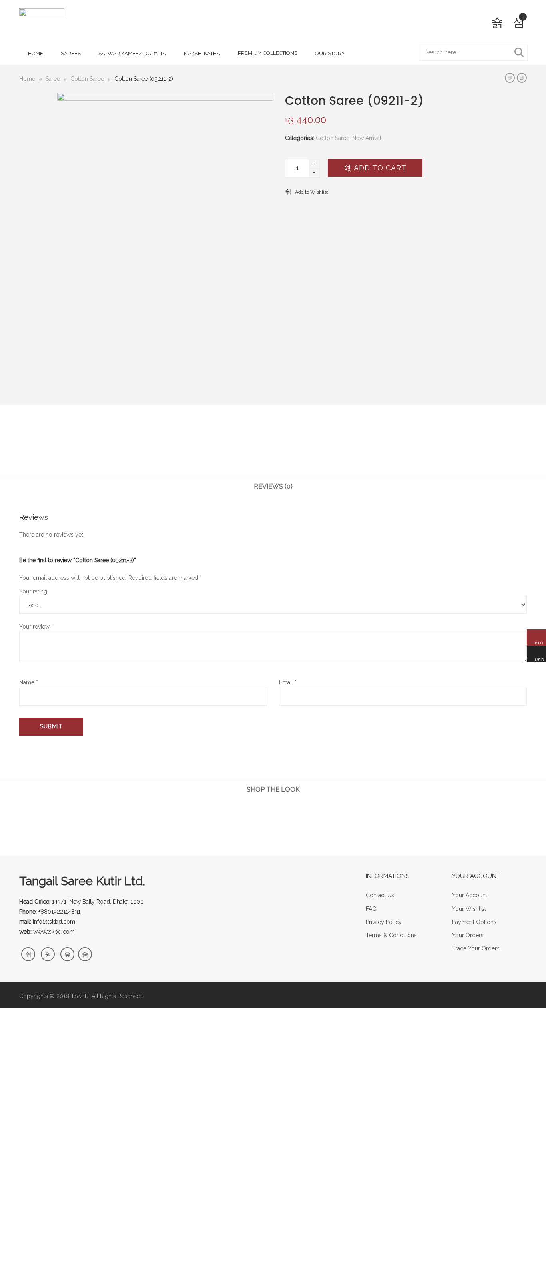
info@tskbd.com (54, 921)
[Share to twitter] (260, 450)
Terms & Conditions (391, 935)
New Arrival (366, 138)
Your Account (469, 895)
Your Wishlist (469, 909)
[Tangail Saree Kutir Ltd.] (41, 24)
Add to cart (379, 168)
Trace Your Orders (476, 948)
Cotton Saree (87, 79)
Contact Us (380, 895)
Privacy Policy (384, 922)
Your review (36, 626)
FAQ (371, 909)
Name (28, 682)
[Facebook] (28, 954)
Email (288, 682)
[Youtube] (85, 954)
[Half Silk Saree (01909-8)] (522, 78)
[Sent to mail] (297, 450)
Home (27, 79)
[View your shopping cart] (519, 22)
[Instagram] (67, 954)
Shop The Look (273, 789)
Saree (53, 79)
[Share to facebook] (248, 450)
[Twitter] (48, 954)
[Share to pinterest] (285, 450)
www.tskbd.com (54, 931)
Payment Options (474, 922)
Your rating (33, 591)
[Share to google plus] (273, 450)
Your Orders (468, 935)
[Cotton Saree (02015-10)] (510, 78)
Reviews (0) (273, 486)
